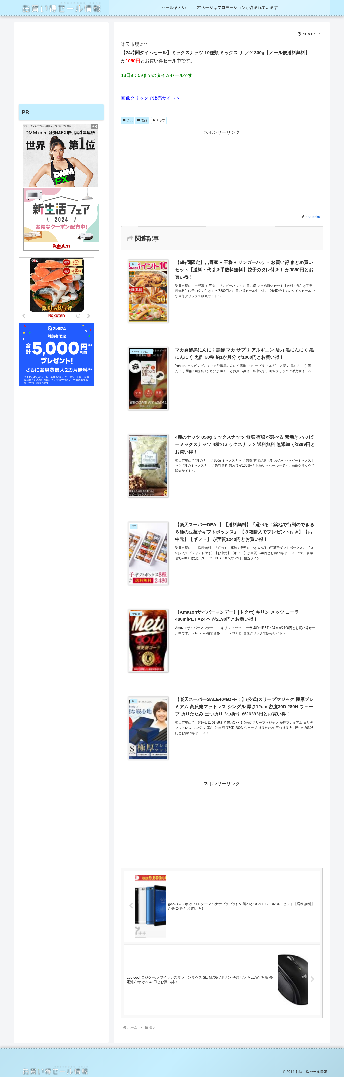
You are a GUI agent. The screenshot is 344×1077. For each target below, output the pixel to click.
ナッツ (160, 120)
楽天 (130, 120)
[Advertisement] (222, 172)
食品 (144, 120)
